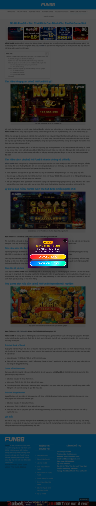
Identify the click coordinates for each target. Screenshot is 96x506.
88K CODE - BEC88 (48, 257)
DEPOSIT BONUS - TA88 (48, 263)
